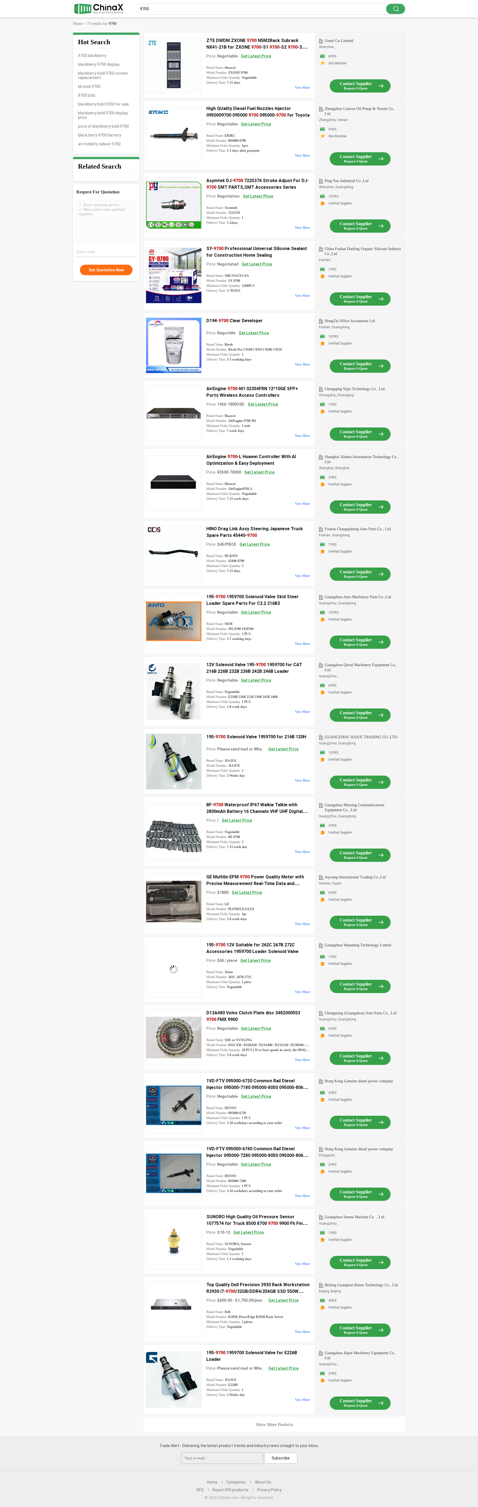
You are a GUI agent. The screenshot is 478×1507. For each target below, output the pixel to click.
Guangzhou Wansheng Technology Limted (358, 945)
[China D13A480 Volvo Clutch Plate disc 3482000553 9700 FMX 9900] (174, 1037)
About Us (263, 1482)
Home (212, 1482)
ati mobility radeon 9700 (99, 144)
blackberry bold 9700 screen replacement (103, 75)
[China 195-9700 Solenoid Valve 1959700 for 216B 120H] (174, 761)
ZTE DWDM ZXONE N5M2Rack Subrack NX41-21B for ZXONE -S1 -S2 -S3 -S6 (255, 47)
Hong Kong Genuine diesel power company (359, 1081)
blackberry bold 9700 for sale (103, 104)
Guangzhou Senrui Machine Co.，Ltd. (355, 1217)
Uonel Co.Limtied (339, 41)
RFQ (200, 1489)
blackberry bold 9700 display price (103, 115)
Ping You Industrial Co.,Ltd (346, 181)
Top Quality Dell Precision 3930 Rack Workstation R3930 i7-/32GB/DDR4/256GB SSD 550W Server (258, 1291)
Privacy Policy (269, 1489)
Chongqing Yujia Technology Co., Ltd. (355, 389)
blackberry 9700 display (98, 64)
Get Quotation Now (106, 270)
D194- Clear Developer (234, 320)
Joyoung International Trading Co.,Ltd (355, 877)
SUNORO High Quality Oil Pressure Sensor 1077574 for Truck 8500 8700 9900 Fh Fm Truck (254, 1223)
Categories (236, 1482)
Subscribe (281, 1458)
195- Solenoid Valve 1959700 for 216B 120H (256, 736)
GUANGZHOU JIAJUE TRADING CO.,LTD (361, 737)
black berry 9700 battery (99, 135)
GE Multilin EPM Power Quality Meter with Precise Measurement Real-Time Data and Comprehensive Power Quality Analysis (255, 883)
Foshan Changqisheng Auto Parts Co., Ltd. (358, 529)
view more (302, 88)
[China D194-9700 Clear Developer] (174, 345)
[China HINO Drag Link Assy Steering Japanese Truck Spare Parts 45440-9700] (174, 553)
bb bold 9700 (89, 86)
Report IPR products (230, 1489)
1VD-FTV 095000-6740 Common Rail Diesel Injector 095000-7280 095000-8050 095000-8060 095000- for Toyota (256, 1155)
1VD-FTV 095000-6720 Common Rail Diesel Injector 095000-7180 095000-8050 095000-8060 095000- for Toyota (256, 1087)
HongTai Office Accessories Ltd (350, 321)
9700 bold (86, 95)
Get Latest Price (256, 56)
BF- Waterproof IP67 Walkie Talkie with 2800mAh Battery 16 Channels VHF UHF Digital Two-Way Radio (254, 811)
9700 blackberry (92, 55)
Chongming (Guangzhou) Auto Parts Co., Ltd (360, 1013)
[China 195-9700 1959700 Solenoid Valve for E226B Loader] (174, 1380)
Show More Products (274, 1424)
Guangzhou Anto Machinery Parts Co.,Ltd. (358, 597)
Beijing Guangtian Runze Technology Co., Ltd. (362, 1285)
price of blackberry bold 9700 (103, 126)
